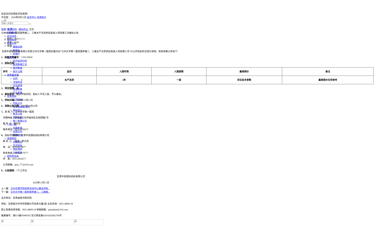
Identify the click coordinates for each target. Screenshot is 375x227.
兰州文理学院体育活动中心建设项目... (30, 188)
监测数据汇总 (20, 64)
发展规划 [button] (11, 138)
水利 (15, 78)
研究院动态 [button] (13, 156)
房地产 (16, 54)
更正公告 (17, 114)
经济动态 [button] (11, 36)
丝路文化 (17, 131)
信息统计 (41, 17)
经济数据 (17, 68)
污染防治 (17, 82)
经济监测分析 (20, 61)
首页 (3, 29)
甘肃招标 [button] (11, 96)
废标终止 (23, 29)
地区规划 (17, 149)
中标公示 (17, 103)
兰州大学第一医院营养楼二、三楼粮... (30, 192)
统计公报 (17, 71)
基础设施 (17, 47)
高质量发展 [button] (13, 75)
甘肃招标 (12, 29)
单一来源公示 (20, 121)
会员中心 (31, 17)
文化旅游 (17, 85)
